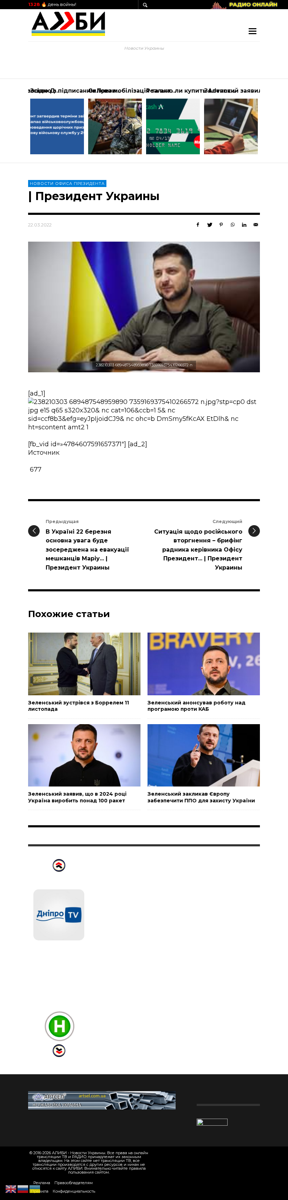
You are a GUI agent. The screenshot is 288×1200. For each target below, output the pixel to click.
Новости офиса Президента (67, 183)
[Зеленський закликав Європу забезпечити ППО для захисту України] (192, 755)
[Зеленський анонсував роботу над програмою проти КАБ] (192, 664)
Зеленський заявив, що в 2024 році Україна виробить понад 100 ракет (77, 797)
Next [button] (265, 123)
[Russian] (23, 1189)
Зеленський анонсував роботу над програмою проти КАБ (197, 706)
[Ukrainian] (35, 1189)
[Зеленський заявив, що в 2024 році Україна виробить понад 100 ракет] (73, 755)
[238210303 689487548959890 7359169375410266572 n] (144, 307)
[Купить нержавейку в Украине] (102, 1099)
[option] (57, 121)
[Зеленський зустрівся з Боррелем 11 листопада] (73, 664)
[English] (11, 1189)
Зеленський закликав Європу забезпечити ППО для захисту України (201, 797)
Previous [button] (23, 123)
